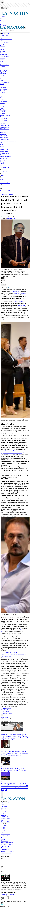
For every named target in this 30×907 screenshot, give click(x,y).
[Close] (2, 792)
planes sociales (19, 302)
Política (10, 194)
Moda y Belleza (4, 118)
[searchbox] (14, 31)
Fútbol (1, 96)
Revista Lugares (4, 153)
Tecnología (3, 110)
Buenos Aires (3, 70)
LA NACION (4, 194)
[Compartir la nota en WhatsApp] (4, 280)
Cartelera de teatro (5, 127)
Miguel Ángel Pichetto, (19, 293)
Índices (2, 60)
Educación (3, 73)
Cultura (2, 75)
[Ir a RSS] (2, 872)
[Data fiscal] (2, 904)
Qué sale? (2, 124)
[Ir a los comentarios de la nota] (4, 278)
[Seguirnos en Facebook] (2, 858)
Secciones (4, 19)
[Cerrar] (25, 28)
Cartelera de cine (4, 125)
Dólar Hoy (3, 51)
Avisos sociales (4, 137)
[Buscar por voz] (27, 30)
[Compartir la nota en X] (4, 285)
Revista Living (3, 155)
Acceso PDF (3, 132)
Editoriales (3, 87)
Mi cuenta (4, 25)
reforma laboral (22, 305)
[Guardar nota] (2, 278)
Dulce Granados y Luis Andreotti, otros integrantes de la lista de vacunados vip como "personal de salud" (13, 654)
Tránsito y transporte (6, 39)
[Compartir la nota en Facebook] (2, 285)
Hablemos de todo (5, 82)
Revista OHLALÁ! (4, 149)
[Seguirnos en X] (2, 863)
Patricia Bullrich (5, 710)
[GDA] (5, 899)
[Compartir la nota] (2, 280)
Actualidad (6, 711)
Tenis (1, 99)
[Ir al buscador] (2, 10)
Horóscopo (3, 111)
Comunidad (3, 77)
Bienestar (2, 79)
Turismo (2, 108)
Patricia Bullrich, (16, 291)
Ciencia (2, 80)
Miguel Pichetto (7, 713)
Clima (1, 41)
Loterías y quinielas (5, 115)
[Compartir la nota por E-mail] (5, 285)
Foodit (3, 21)
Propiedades (3, 54)
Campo (2, 53)
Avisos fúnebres (4, 136)
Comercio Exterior (5, 56)
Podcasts (2, 117)
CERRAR (2, 1)
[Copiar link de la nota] (2, 283)
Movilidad (2, 58)
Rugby (1, 98)
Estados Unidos (4, 65)
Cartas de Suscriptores (6, 91)
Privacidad (11, 894)
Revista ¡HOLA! (4, 151)
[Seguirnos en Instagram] (2, 867)
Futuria (2, 49)
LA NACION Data (4, 42)
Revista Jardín (3, 158)
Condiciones (4, 894)
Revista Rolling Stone (6, 156)
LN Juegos (2, 106)
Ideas (1, 144)
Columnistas (3, 89)
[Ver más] (2, 715)
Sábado (2, 143)
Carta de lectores (4, 139)
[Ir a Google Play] (5, 877)
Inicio (3, 17)
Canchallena (3, 101)
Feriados (2, 113)
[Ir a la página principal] (15, 14)
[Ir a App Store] (5, 880)
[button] (15, 109)
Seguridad (3, 72)
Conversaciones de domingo (8, 141)
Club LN (4, 23)
